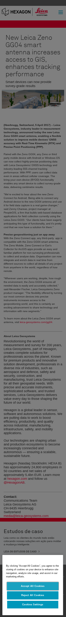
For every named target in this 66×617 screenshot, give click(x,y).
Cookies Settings (32, 604)
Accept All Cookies (33, 586)
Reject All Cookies (32, 595)
